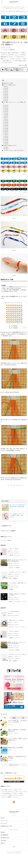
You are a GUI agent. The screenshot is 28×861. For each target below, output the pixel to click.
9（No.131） (6, 99)
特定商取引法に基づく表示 (6, 826)
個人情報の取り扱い (5, 837)
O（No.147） (6, 126)
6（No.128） (6, 94)
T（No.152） (6, 134)
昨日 (5, 717)
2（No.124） (6, 88)
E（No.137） (6, 111)
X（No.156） (6, 140)
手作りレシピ (16, 551)
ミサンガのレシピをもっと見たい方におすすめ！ (13, 150)
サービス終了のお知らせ (13, 611)
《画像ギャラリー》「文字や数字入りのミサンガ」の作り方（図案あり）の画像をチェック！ (14, 69)
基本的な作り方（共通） (8, 83)
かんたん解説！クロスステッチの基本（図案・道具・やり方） (17, 515)
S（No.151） (6, 133)
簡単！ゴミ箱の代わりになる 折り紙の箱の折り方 (17, 730)
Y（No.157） (6, 142)
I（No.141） (5, 117)
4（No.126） (6, 91)
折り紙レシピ (10, 724)
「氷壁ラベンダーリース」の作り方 (15, 620)
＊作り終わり (6, 148)
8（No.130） (6, 97)
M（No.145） (6, 123)
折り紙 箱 (16, 733)
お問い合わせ (3, 840)
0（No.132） (6, 100)
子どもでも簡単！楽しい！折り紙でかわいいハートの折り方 (17, 721)
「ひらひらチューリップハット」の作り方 (17, 572)
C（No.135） (6, 108)
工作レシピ (16, 622)
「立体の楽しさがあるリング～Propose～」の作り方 (16, 594)
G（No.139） (6, 114)
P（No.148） (6, 128)
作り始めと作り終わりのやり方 (9, 145)
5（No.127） (6, 92)
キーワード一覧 (4, 820)
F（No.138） (6, 113)
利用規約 (2, 832)
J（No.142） (6, 119)
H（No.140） (6, 116)
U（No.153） (6, 136)
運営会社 (2, 843)
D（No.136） (6, 109)
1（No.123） (6, 86)
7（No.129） (6, 96)
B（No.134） (6, 106)
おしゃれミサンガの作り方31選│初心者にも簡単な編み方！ (17, 506)
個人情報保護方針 (4, 835)
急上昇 (14, 717)
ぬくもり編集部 (11, 530)
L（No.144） (6, 122)
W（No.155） (6, 139)
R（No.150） (6, 131)
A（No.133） (6, 105)
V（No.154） (6, 137)
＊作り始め (5, 147)
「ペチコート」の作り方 (13, 548)
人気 (23, 717)
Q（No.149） (6, 130)
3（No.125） (6, 89)
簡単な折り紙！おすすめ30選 (15, 747)
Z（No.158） (6, 143)
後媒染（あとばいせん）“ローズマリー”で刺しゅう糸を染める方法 (17, 560)
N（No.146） (6, 125)
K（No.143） (6, 120)
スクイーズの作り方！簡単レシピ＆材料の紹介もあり (17, 739)
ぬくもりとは (3, 823)
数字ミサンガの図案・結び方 (9, 85)
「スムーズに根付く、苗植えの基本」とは (17, 582)
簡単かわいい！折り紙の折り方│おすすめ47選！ (17, 757)
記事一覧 (2, 817)
